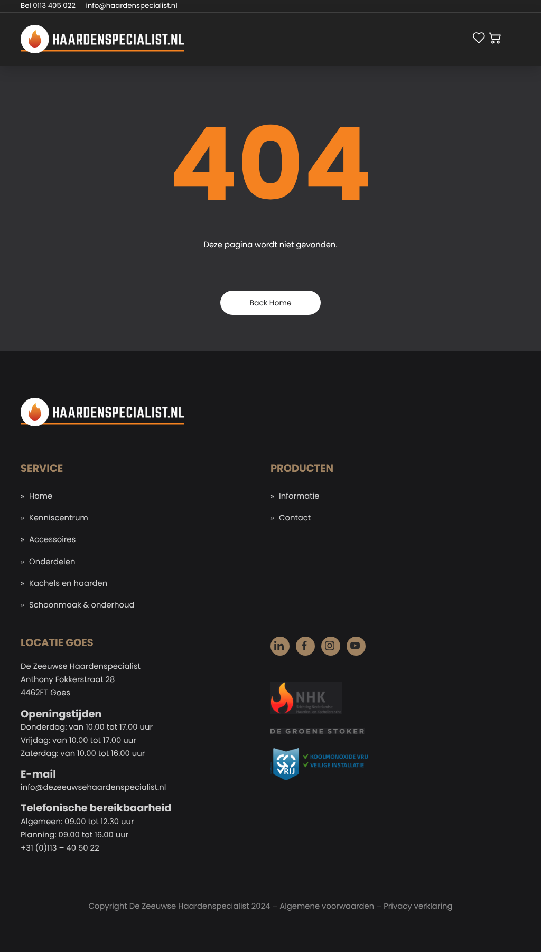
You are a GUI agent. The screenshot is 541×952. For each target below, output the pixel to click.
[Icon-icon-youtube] (356, 646)
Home (40, 496)
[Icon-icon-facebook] (305, 646)
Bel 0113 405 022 (48, 6)
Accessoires (52, 539)
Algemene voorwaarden (326, 906)
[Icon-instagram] (330, 646)
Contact (295, 518)
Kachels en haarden (68, 583)
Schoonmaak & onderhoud (82, 605)
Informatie (299, 496)
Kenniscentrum (58, 518)
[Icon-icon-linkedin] (280, 646)
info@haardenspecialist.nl (132, 6)
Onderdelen (52, 561)
